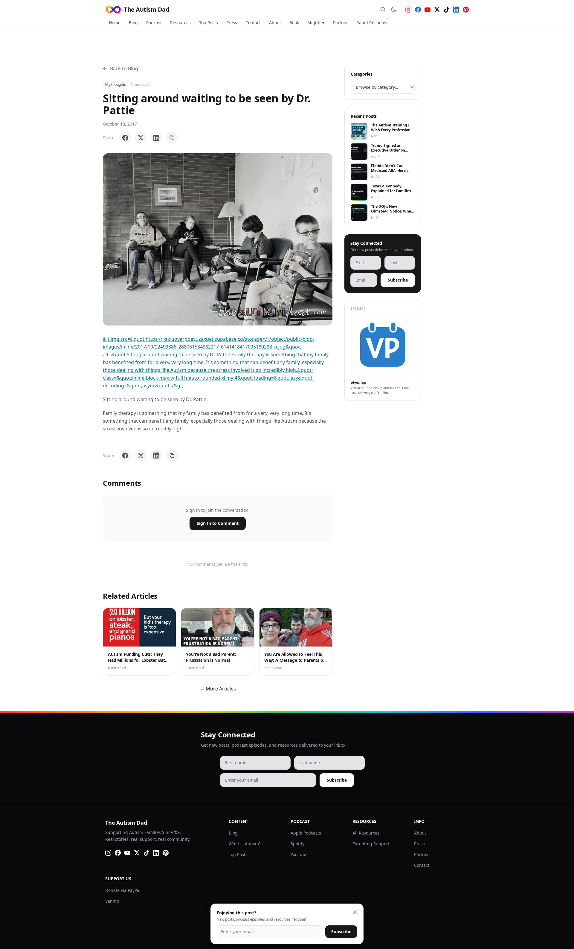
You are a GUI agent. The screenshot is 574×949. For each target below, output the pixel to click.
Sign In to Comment (218, 523)
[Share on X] (141, 138)
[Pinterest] (466, 10)
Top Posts (208, 22)
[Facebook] (418, 10)
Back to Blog (124, 68)
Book (294, 22)
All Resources (365, 833)
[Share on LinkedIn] (156, 138)
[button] (217, 239)
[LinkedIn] (456, 10)
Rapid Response (372, 22)
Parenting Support (371, 843)
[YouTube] (427, 10)
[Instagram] (408, 10)
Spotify (297, 843)
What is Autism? (245, 843)
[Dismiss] (355, 912)
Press (231, 22)
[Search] (383, 10)
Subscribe (398, 280)
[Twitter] (437, 10)
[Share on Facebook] (125, 138)
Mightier (316, 22)
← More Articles (218, 688)
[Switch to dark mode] (394, 10)
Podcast (154, 22)
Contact (253, 22)
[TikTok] (447, 10)
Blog (133, 22)
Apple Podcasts (306, 833)
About (275, 22)
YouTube (299, 854)
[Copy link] (172, 138)
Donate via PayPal (123, 890)
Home (114, 22)
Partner (340, 22)
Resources (180, 22)
